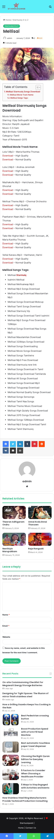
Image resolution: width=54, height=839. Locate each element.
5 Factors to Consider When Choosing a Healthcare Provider (33, 773)
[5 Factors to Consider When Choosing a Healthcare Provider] (10, 774)
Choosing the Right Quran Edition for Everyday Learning (35, 759)
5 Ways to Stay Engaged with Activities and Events (35, 786)
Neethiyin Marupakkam (9, 550)
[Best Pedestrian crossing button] (10, 719)
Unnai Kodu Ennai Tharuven (37, 523)
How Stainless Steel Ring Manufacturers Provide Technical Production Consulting (25, 799)
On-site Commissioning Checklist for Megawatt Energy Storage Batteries (22, 684)
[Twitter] (13, 444)
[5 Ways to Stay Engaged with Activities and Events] (10, 788)
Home (8, 20)
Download (7, 155)
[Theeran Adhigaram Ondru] (14, 512)
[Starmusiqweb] (17, 6)
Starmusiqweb (26, 823)
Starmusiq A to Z (20, 20)
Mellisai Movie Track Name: (21, 95)
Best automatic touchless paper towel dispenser (35, 745)
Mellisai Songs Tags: (19, 98)
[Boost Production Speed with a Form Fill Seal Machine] (10, 732)
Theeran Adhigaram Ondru (13, 523)
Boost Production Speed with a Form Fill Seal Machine (34, 731)
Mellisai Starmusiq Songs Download (23, 91)
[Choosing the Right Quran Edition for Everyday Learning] (10, 760)
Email (5, 626)
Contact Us (31, 828)
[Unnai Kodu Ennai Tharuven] (40, 512)
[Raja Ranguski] (40, 539)
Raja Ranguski (36, 548)
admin (9, 38)
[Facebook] (6, 444)
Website (6, 637)
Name (6, 615)
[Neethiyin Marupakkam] (14, 539)
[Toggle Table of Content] (36, 87)
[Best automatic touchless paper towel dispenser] (10, 747)
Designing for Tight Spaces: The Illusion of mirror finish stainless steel (25, 695)
